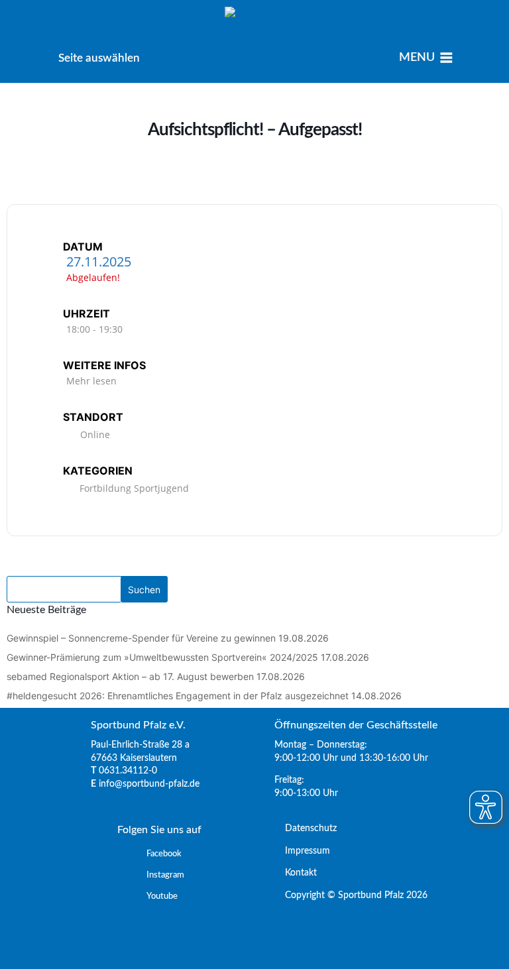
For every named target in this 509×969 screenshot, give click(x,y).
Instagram (165, 875)
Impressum (302, 851)
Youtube (162, 896)
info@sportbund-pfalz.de (149, 784)
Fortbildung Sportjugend (134, 488)
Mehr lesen (91, 380)
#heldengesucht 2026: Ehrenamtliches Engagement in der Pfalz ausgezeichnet (178, 695)
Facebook (164, 854)
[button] (99, 58)
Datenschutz (305, 828)
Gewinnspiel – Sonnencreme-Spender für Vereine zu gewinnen (141, 638)
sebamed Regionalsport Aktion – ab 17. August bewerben (130, 676)
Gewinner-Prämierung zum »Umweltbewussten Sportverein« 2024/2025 (162, 657)
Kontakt (295, 873)
